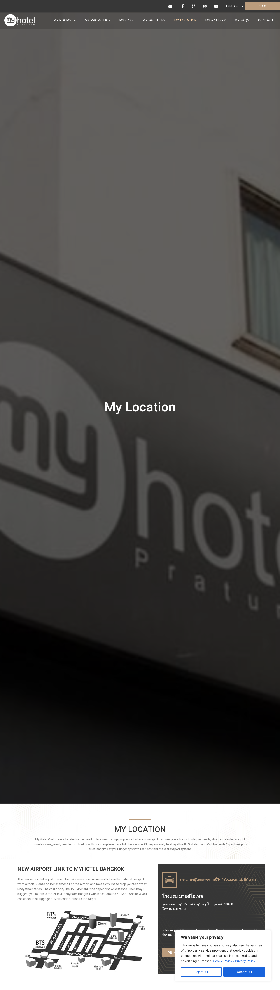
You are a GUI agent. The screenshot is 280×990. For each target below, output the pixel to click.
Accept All (244, 972)
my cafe (126, 20)
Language (231, 6)
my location (185, 20)
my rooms (63, 20)
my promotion (98, 20)
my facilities (154, 20)
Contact (266, 20)
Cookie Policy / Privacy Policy (234, 961)
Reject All (201, 972)
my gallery (215, 20)
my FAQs (242, 20)
